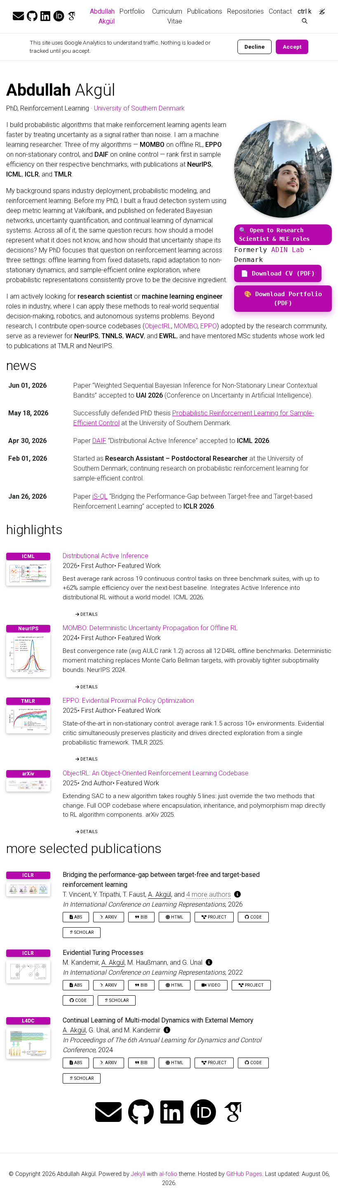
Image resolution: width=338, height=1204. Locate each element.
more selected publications (84, 848)
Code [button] (255, 917)
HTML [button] (176, 917)
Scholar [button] (83, 932)
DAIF (99, 441)
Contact (280, 11)
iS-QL (100, 496)
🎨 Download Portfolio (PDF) (283, 298)
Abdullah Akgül (103, 16)
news (21, 365)
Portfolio (132, 11)
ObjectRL (158, 326)
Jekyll (138, 1174)
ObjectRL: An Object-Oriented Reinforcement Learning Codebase (156, 773)
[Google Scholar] (71, 16)
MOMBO (185, 326)
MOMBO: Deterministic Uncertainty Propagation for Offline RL (150, 628)
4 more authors (208, 894)
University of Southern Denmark (139, 108)
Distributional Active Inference (105, 556)
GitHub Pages (244, 1174)
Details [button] (88, 614)
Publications (204, 11)
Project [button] (217, 917)
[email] (18, 16)
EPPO (208, 326)
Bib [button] (143, 917)
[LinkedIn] (45, 16)
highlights (34, 529)
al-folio (168, 1174)
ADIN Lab (287, 250)
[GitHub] (32, 16)
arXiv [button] (110, 917)
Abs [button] (77, 917)
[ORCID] (58, 16)
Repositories (245, 11)
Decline (254, 47)
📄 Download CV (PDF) (278, 273)
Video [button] (214, 985)
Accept (292, 47)
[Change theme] (320, 9)
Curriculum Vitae (167, 16)
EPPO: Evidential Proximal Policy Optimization (128, 700)
